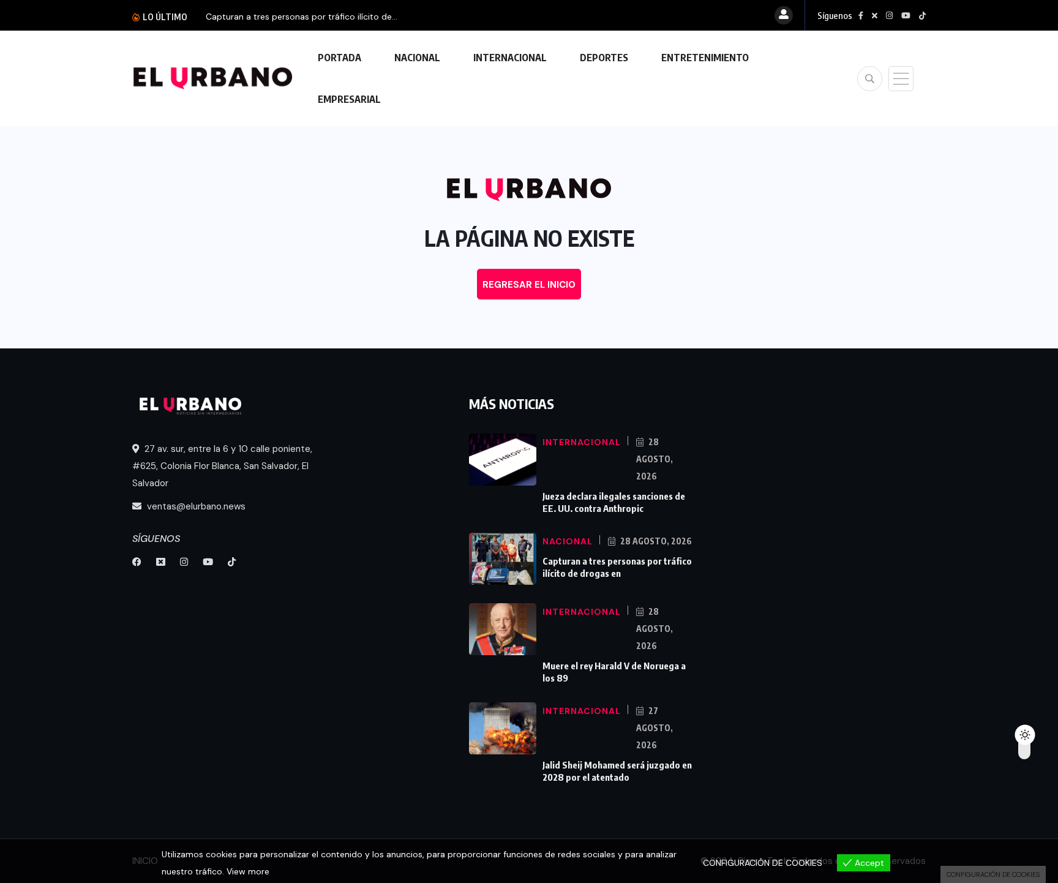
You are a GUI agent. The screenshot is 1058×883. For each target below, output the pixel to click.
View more (248, 871)
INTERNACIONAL (510, 57)
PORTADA (339, 57)
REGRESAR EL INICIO (529, 285)
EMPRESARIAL (349, 99)
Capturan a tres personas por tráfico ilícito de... (301, 16)
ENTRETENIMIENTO (705, 57)
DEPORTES (604, 57)
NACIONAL (417, 57)
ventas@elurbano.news (195, 506)
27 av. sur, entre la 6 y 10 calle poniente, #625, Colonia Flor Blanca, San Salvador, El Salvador (222, 466)
